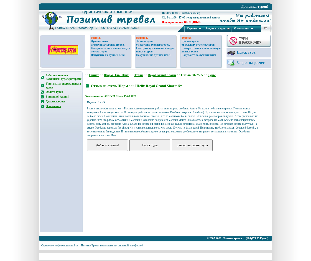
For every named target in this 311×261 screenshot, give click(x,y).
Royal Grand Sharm (162, 75)
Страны (192, 28)
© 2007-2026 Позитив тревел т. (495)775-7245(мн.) (237, 238)
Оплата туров (54, 91)
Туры (212, 75)
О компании (241, 28)
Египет (94, 75)
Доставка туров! (254, 6)
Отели (138, 75)
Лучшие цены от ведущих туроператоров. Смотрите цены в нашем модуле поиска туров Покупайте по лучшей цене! (110, 48)
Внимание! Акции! (57, 96)
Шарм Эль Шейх (116, 75)
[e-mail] (265, 28)
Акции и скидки (215, 28)
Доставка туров (55, 101)
